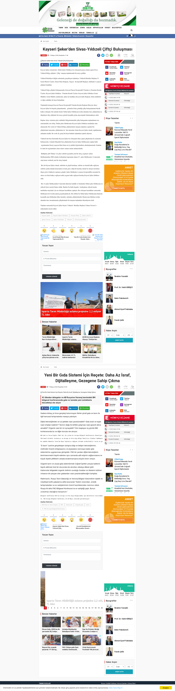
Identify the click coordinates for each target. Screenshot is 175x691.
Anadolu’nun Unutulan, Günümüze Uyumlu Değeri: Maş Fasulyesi (123, 149)
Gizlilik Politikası (111, 683)
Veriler (81, 33)
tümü (131, 268)
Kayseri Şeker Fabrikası (60, 215)
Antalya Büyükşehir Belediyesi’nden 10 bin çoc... (70, 631)
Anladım (166, 687)
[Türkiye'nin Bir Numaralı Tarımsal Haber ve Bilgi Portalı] (48, 29)
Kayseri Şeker (46, 215)
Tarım (61, 27)
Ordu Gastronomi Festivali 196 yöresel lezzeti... (90, 649)
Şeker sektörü (86, 215)
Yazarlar (60, 36)
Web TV (52, 36)
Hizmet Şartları (122, 683)
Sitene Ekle (131, 683)
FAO (62, 505)
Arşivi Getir (119, 340)
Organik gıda (79, 505)
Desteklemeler (64, 33)
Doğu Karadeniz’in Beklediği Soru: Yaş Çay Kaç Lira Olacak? (123, 137)
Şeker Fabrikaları (58, 219)
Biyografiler (90, 36)
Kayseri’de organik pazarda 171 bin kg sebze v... (49, 649)
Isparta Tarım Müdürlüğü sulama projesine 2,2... (69, 339)
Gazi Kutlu (118, 132)
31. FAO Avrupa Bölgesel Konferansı (53, 509)
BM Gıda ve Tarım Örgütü (50, 505)
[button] (130, 118)
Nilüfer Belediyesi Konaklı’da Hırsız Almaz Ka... (91, 357)
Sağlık (88, 27)
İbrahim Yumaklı (121, 276)
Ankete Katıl (119, 188)
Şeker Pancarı (46, 219)
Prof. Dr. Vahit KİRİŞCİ (123, 287)
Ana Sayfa (46, 41)
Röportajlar (98, 27)
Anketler (69, 36)
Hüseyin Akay (75, 215)
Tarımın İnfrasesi (121, 144)
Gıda (66, 27)
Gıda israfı (69, 505)
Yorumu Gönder (51, 276)
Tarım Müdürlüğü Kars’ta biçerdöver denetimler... (49, 339)
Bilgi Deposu (117, 27)
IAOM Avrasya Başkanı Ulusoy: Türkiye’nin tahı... (91, 339)
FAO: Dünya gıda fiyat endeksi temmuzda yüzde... (70, 649)
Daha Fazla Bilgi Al (116, 688)
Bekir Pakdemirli (121, 298)
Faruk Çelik (119, 320)
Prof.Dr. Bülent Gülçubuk (120, 157)
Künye (103, 683)
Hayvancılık (74, 27)
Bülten (74, 33)
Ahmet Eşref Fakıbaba (123, 309)
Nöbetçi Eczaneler (79, 36)
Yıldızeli (69, 219)
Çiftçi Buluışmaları (80, 219)
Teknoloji (90, 33)
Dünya (82, 27)
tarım (88, 505)
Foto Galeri (44, 36)
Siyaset (107, 27)
